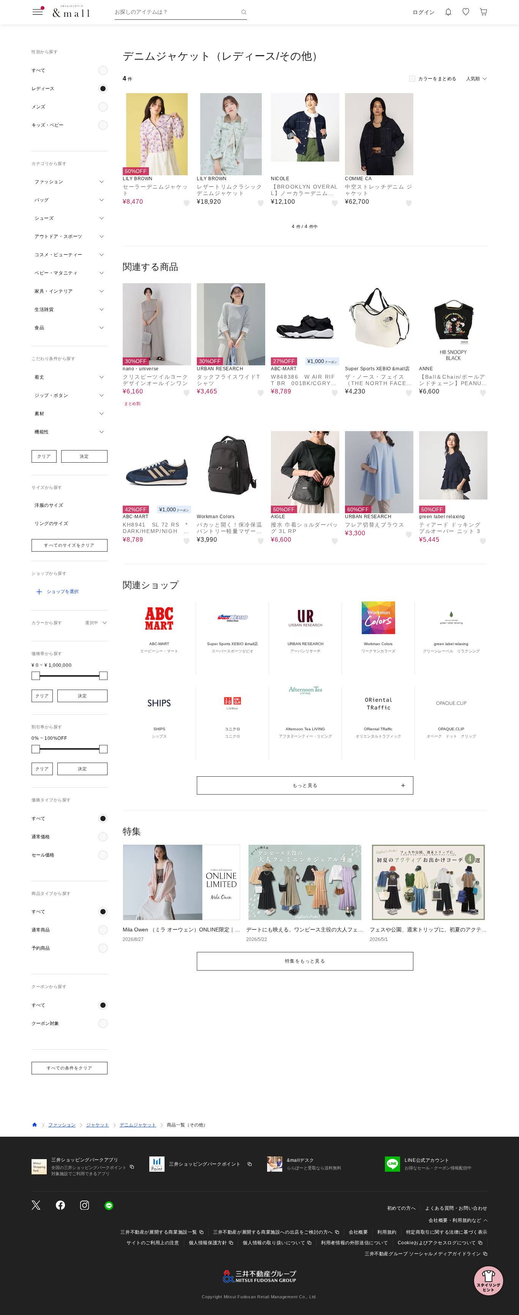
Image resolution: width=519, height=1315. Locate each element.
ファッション (62, 1125)
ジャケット (97, 1125)
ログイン (424, 12)
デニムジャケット (138, 1125)
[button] (70, 70)
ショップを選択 (63, 591)
